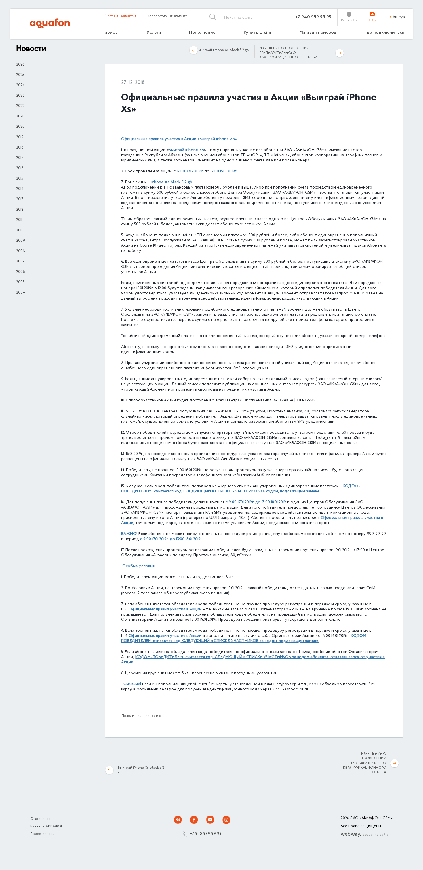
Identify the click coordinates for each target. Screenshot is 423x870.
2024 (20, 85)
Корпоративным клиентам (168, 16)
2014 (20, 189)
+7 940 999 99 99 (313, 17)
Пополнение (202, 33)
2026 (20, 65)
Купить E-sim (257, 33)
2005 (20, 282)
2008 (20, 251)
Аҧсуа (398, 17)
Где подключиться (384, 33)
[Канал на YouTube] (210, 820)
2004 (20, 293)
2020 (20, 127)
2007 (20, 262)
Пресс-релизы (42, 834)
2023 (20, 96)
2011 (19, 220)
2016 (19, 168)
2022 (20, 106)
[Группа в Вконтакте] (178, 820)
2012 (19, 210)
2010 (20, 231)
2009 (20, 241)
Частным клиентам (120, 16)
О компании (40, 819)
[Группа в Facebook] (194, 820)
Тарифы (110, 33)
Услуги (154, 33)
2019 (20, 137)
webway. (365, 834)
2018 (20, 148)
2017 (19, 158)
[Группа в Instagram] (226, 820)
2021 (19, 117)
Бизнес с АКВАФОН (47, 826)
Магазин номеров (317, 33)
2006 (20, 272)
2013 (20, 199)
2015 (19, 179)
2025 (20, 75)
